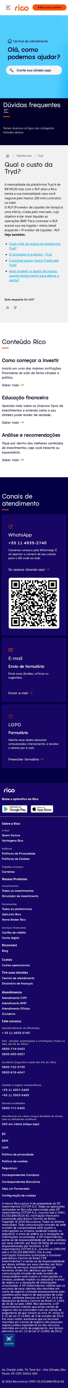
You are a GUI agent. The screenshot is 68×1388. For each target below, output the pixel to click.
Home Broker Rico (14, 919)
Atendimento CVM (14, 998)
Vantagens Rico (12, 840)
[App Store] (42, 809)
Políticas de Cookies (16, 859)
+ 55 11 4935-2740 (16, 1033)
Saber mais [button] (10, 385)
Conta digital (10, 938)
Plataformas (24, 155)
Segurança (9, 1168)
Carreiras (8, 872)
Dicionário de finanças (17, 983)
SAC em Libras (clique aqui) (20, 1124)
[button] (8, 156)
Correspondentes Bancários (21, 1182)
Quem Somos (11, 835)
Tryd (40, 155)
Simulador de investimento (20, 896)
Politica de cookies (15, 1161)
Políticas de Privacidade (18, 853)
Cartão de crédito (14, 932)
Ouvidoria (8, 1014)
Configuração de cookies (19, 1195)
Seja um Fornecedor (16, 1188)
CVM (5, 1147)
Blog (5, 951)
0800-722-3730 (13, 1067)
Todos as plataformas (17, 909)
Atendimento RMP (14, 1003)
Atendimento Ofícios (16, 1008)
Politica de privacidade (18, 1154)
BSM (5, 1141)
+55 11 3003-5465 (15, 1095)
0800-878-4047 (13, 1072)
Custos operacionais (16, 965)
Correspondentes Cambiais (20, 1175)
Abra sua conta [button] (49, 7)
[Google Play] (15, 809)
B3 (4, 1134)
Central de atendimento (18, 978)
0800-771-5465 (13, 1108)
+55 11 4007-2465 (15, 1090)
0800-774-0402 (13, 1049)
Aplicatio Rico (11, 914)
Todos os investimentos (18, 891)
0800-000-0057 (13, 1054)
